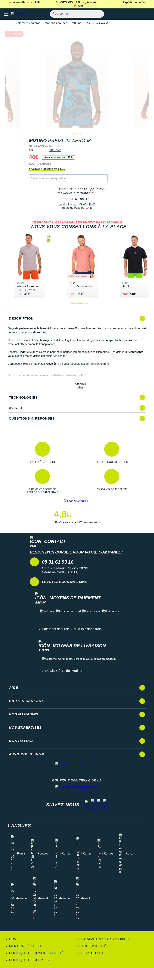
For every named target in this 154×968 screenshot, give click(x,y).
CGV (12, 939)
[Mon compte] (140, 14)
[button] (42, 452)
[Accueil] (9, 23)
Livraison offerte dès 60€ (47, 168)
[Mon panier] (147, 14)
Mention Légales (25, 946)
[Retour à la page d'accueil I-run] (19, 14)
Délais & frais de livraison (64, 671)
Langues (19, 825)
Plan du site (92, 953)
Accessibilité (93, 946)
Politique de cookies (29, 960)
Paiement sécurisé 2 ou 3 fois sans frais (72, 629)
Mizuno (77, 23)
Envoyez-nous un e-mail (64, 582)
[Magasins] (132, 14)
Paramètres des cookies (105, 939)
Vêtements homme (27, 23)
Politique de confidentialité (36, 953)
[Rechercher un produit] (99, 14)
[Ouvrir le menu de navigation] (6, 14)
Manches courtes (56, 23)
